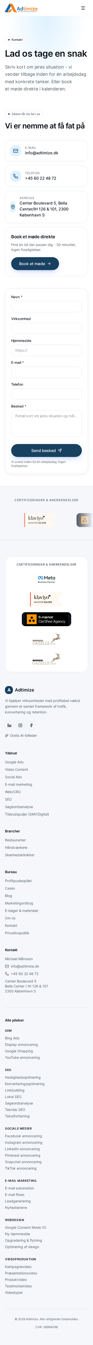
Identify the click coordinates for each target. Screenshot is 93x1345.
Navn (16, 297)
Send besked (43, 450)
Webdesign (14, 1220)
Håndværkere (16, 847)
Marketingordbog (19, 903)
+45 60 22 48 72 (24, 974)
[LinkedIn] (9, 725)
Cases (10, 888)
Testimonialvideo (18, 1286)
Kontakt (11, 925)
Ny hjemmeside (17, 1234)
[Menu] (83, 8)
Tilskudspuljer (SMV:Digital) (27, 814)
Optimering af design (22, 1247)
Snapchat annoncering (23, 1162)
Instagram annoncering (23, 1142)
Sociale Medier (18, 1128)
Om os (10, 918)
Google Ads (14, 762)
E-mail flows (14, 1194)
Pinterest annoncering (22, 1155)
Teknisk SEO (15, 1109)
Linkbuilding (15, 1090)
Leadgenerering (18, 1201)
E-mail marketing (18, 784)
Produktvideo (16, 1279)
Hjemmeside (21, 340)
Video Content (16, 769)
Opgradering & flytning (23, 1240)
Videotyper (14, 1292)
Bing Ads (12, 1038)
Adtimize (20, 690)
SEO (8, 799)
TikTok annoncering (21, 1168)
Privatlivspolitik (17, 933)
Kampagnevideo (18, 1266)
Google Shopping (19, 1051)
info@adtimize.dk (25, 966)
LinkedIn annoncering (22, 1149)
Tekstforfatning (17, 1116)
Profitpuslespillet (18, 881)
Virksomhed (21, 319)
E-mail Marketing (21, 1180)
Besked (18, 406)
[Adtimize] (21, 7)
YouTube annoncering (22, 1057)
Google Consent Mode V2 (25, 1227)
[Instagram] (20, 725)
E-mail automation (19, 1188)
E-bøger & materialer (21, 910)
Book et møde (32, 263)
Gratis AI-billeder (23, 735)
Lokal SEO (13, 1097)
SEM (8, 1030)
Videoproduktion (20, 1259)
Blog (8, 896)
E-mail (17, 362)
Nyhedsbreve (16, 1207)
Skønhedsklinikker (19, 855)
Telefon (17, 384)
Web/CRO (13, 792)
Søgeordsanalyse (19, 807)
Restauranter (15, 840)
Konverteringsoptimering (25, 1084)
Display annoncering (21, 1044)
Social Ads (13, 777)
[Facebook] (31, 725)
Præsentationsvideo (21, 1273)
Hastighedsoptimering (23, 1077)
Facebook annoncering (23, 1136)
